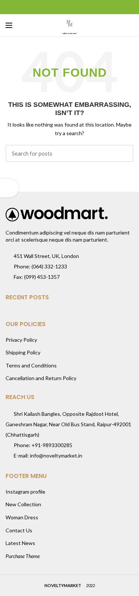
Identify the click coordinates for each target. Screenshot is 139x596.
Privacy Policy (21, 340)
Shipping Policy (23, 352)
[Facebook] (51, 7)
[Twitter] (60, 7)
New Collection (23, 504)
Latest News (20, 543)
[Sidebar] (9, 188)
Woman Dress (22, 517)
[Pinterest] (69, 7)
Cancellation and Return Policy (41, 378)
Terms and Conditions (31, 365)
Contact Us (19, 530)
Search (123, 153)
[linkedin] (78, 7)
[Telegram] (88, 7)
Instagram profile (25, 491)
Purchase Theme (23, 556)
